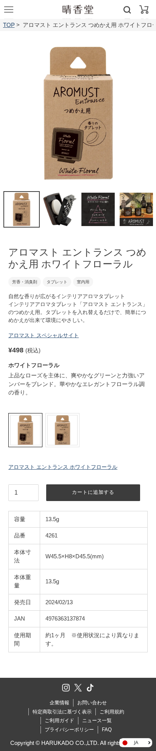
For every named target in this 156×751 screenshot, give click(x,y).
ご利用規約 (112, 712)
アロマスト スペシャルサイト (43, 335)
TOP (9, 25)
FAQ (107, 729)
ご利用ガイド (59, 720)
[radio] (25, 430)
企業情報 (59, 702)
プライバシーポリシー (69, 729)
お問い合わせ (92, 702)
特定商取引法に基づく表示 (62, 712)
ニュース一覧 (97, 720)
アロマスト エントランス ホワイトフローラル (62, 467)
